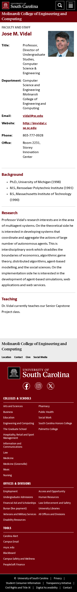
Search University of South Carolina (60, 5)
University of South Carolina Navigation (70, 5)
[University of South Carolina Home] (19, 4)
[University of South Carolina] (38, 373)
